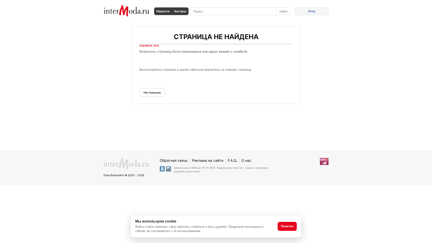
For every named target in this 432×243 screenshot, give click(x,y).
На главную (152, 92)
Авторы (180, 11)
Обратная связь (174, 160)
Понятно (287, 226)
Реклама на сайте (207, 160)
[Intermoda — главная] (127, 11)
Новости (162, 11)
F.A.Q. (232, 160)
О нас (246, 160)
